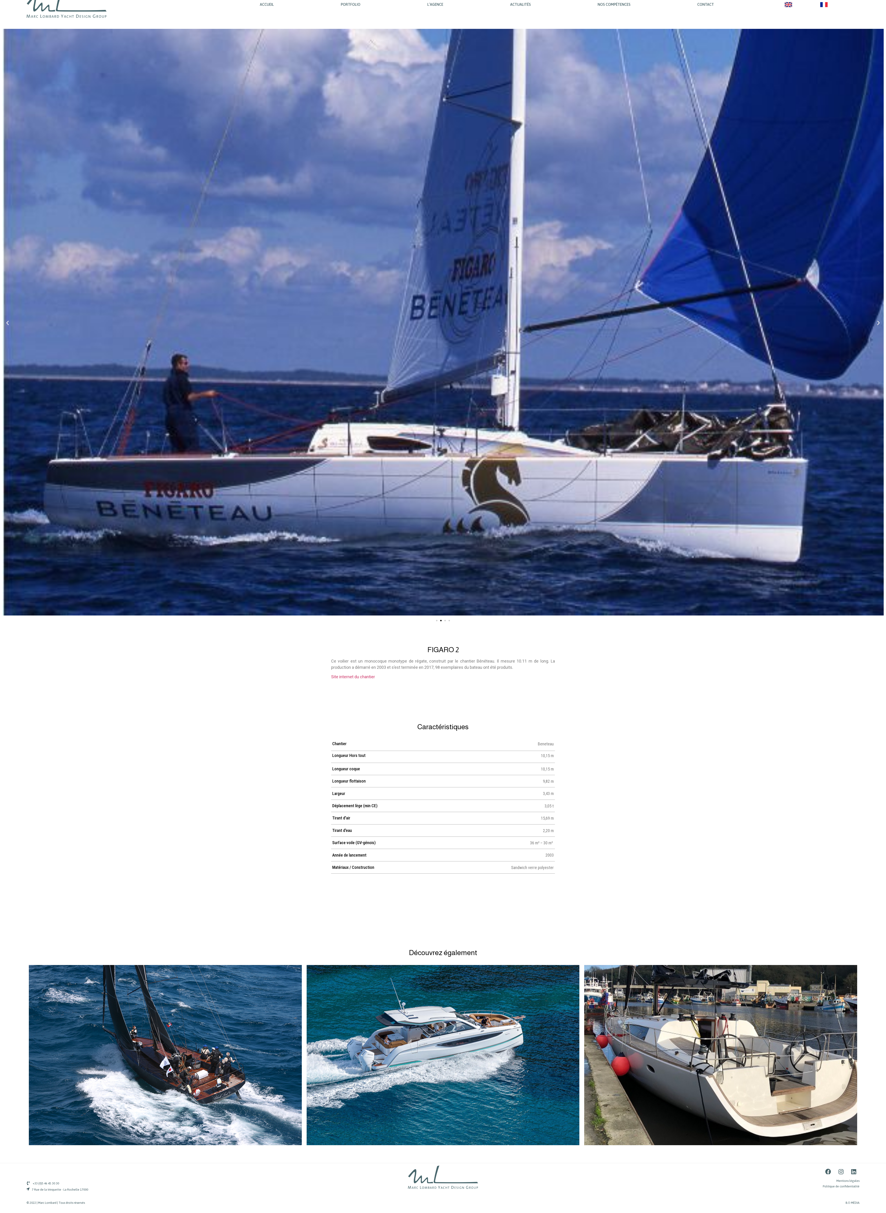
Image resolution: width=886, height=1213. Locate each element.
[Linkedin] (853, 1171)
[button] (436, 620)
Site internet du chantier (353, 676)
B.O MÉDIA (852, 1202)
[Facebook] (828, 1171)
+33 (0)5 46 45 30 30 (46, 1183)
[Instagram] (841, 1171)
